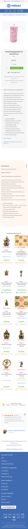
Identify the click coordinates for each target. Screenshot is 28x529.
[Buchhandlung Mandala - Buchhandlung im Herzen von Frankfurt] (14, 5)
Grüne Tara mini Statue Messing (7, 313)
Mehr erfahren (7, 138)
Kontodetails (4, 489)
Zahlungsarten (5, 473)
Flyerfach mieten (5, 502)
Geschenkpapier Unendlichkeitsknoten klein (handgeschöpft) (21, 253)
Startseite (4, 14)
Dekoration (18, 14)
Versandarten (4, 470)
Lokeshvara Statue (6, 251)
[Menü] (6, 11)
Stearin (17, 141)
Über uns (3, 499)
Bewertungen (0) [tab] (6, 172)
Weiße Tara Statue (7, 344)
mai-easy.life (23, 527)
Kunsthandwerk (11, 14)
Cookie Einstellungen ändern (14, 449)
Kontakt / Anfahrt (6, 496)
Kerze (21, 141)
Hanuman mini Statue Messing (21, 375)
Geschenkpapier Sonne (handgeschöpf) (21, 313)
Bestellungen (4, 486)
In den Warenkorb (16, 68)
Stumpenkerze (13, 141)
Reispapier (23, 256)
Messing (9, 256)
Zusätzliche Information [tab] (8, 169)
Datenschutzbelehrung (7, 464)
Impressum (4, 461)
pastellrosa (6, 143)
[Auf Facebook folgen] (21, 1)
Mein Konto (4, 483)
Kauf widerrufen (9, 507)
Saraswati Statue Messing (21, 345)
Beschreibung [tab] (5, 166)
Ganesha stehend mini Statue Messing (21, 283)
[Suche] (10, 11)
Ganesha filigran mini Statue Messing (6, 283)
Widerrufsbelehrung (6, 476)
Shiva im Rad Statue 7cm (7, 375)
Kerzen (24, 14)
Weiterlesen (7, 260)
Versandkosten (14, 78)
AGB (2, 458)
